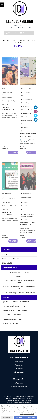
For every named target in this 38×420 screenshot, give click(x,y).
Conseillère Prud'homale (21, 302)
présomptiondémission (11, 306)
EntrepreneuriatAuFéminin (9, 199)
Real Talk (6, 104)
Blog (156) (5, 254)
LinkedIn (19, 362)
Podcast (31, 110)
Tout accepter (31, 417)
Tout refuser (19, 417)
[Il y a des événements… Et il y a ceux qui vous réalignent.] (10, 71)
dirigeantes (25, 202)
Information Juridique (27, 103)
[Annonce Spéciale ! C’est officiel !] (28, 71)
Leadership (12, 101)
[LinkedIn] (36, 107)
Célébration (22, 310)
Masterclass (7, 202)
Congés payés (7, 193)
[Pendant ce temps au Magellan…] (28, 176)
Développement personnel (7, 93)
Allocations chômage (10, 324)
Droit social (25, 96)
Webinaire (6, 209)
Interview (17, 315)
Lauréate (6, 315)
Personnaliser (7, 417)
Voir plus (13, 152)
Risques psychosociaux (28, 120)
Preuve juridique (26, 113)
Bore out (24, 89)
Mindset (24, 110)
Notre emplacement (19, 387)
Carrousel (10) (7, 263)
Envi (5, 101)
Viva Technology (9, 310)
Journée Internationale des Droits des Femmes (27, 215)
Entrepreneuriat (8, 97)
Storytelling (25, 127)
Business (6, 89)
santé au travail (26, 124)
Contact (19, 383)
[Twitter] (36, 116)
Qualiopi (6, 302)
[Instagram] (36, 111)
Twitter (19, 369)
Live (24, 306)
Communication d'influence (12, 319)
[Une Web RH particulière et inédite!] (10, 176)
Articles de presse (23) (10, 259)
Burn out (32, 89)
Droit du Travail (26, 92)
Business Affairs (26, 193)
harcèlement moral (27, 99)
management (25, 106)
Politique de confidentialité (27, 414)
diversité (24, 206)
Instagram (19, 365)
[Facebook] (36, 120)
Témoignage (25, 131)
